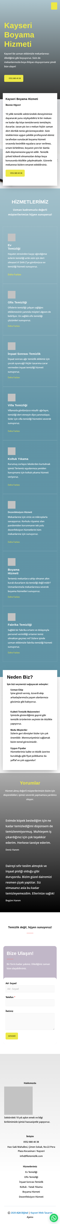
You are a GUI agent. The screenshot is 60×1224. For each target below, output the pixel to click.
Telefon (10, 997)
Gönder (11, 1036)
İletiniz (9, 1011)
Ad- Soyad (11, 983)
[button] (13, 78)
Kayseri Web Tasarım (41, 1212)
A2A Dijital (22, 1212)
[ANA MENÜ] (54, 6)
